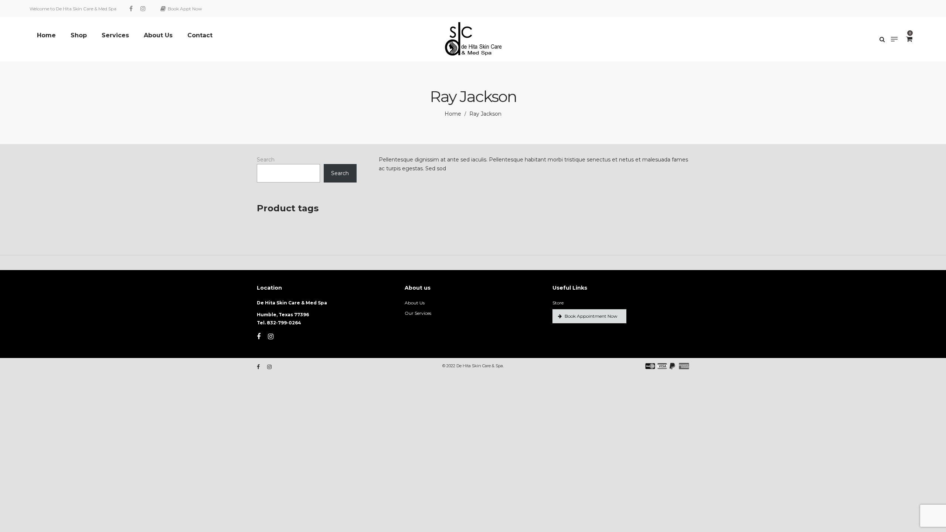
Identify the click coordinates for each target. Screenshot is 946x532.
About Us (415, 303)
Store (558, 303)
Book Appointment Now (591, 316)
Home (453, 113)
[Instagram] (143, 8)
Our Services (418, 313)
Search (266, 159)
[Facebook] (132, 8)
